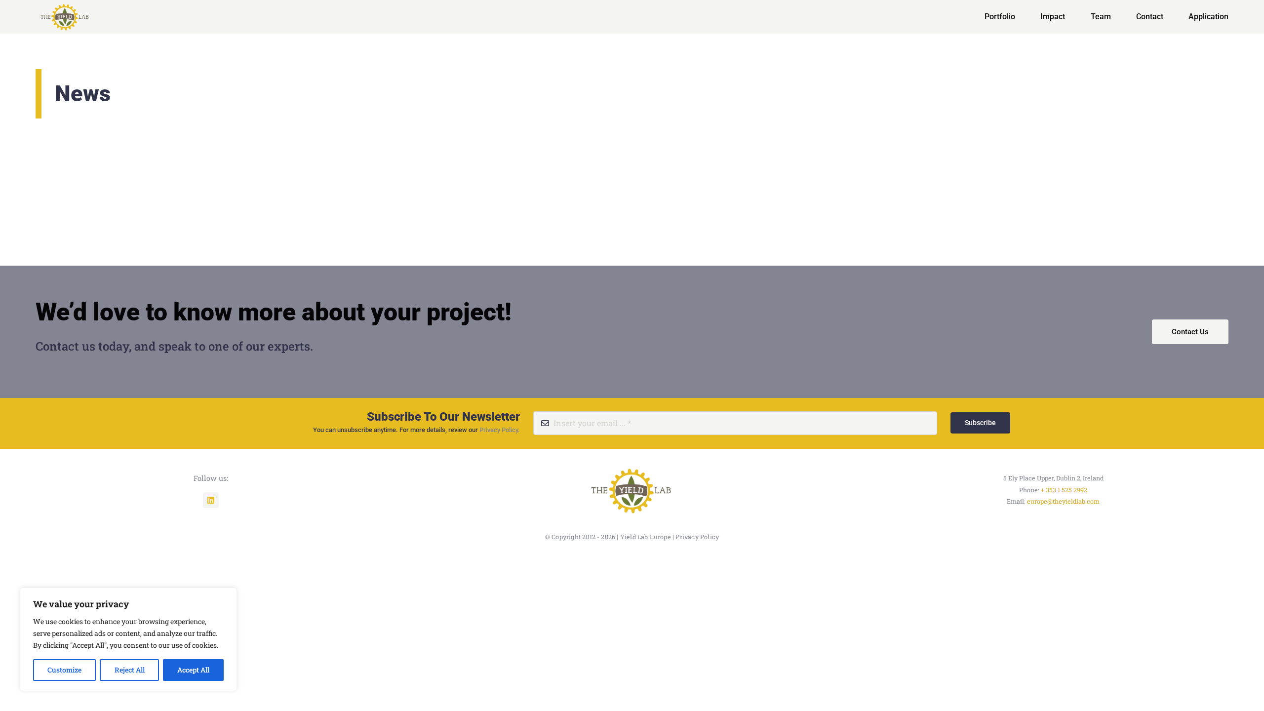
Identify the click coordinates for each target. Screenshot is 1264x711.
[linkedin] (211, 500)
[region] (128, 639)
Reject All (130, 669)
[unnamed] (632, 467)
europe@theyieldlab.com (1063, 501)
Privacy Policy (697, 537)
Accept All (193, 669)
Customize (64, 669)
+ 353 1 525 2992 (1064, 490)
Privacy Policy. (499, 430)
